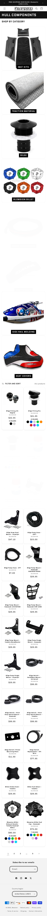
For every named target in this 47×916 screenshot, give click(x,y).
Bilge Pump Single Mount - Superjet (12, 676)
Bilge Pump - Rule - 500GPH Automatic (12, 500)
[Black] (11, 423)
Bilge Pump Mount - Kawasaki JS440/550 (13, 606)
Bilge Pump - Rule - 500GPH (34, 457)
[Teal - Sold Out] (15, 470)
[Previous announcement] (4, 3)
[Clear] (14, 423)
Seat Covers (23, 375)
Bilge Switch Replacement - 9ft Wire (34, 751)
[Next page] (38, 853)
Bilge (23, 155)
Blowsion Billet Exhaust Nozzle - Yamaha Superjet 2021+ (12, 824)
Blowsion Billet (23, 199)
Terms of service (12, 911)
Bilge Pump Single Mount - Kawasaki (34, 641)
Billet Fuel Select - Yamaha (34, 787)
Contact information (35, 911)
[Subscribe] (34, 869)
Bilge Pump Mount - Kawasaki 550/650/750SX (34, 569)
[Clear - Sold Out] (32, 838)
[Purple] (34, 425)
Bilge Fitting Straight (12, 456)
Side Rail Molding (23, 331)
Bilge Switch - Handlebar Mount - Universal (34, 677)
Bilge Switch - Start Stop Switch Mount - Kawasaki (12, 714)
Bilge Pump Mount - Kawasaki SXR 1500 (34, 606)
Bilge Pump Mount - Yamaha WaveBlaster (12, 641)
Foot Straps (23, 290)
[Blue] (31, 421)
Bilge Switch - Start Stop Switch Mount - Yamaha (34, 714)
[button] (4, 8)
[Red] (31, 425)
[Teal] (37, 425)
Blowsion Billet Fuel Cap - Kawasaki (34, 823)
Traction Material (23, 111)
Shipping (23, 911)
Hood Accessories (23, 245)
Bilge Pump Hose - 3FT (12, 568)
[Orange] (41, 421)
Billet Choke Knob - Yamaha (12, 787)
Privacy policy (36, 908)
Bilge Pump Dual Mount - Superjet (12, 533)
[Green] (37, 421)
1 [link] (8, 853)
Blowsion (15, 908)
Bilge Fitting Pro (34, 411)
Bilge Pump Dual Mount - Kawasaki (34, 500)
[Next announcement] (42, 3)
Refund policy (24, 908)
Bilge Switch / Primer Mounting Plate (12, 750)
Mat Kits (23, 67)
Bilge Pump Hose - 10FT (34, 533)
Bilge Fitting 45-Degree (12, 412)
